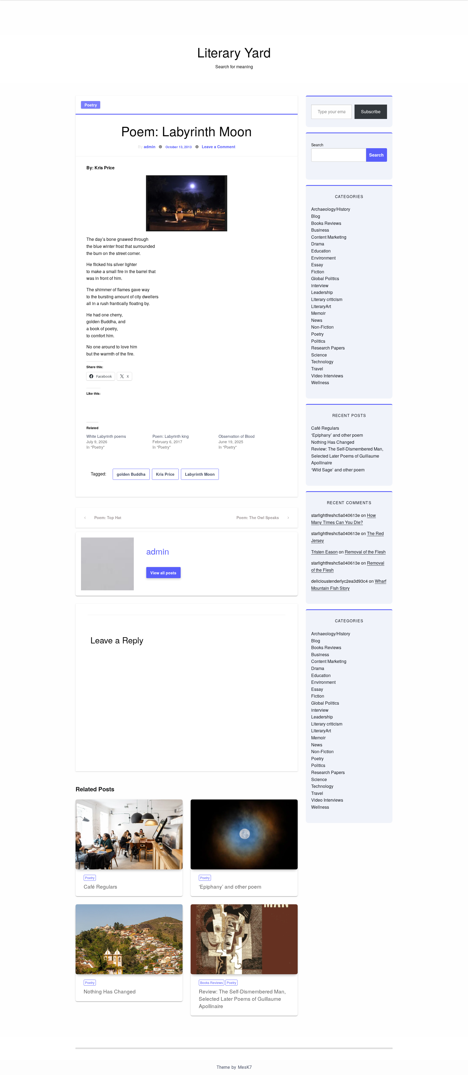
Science (319, 355)
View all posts (163, 572)
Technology (322, 361)
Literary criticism (326, 299)
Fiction (317, 271)
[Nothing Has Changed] (129, 939)
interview (320, 285)
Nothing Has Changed (110, 991)
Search (317, 144)
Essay (317, 264)
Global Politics (325, 278)
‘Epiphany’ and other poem (230, 886)
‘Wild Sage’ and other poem (338, 470)
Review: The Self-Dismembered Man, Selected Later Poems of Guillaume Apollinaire (242, 998)
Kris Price (165, 474)
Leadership (322, 292)
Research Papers (328, 348)
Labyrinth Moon (200, 474)
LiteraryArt (321, 306)
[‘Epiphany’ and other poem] (244, 834)
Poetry (90, 105)
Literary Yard (234, 52)
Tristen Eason (324, 552)
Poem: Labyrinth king (170, 436)
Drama (317, 244)
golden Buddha (131, 474)
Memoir (318, 313)
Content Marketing (328, 237)
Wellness (320, 382)
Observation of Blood (237, 436)
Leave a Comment (218, 146)
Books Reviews (211, 982)
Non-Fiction (322, 327)
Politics (318, 341)
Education (321, 251)
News (316, 320)
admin (149, 146)
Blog (315, 216)
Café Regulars (100, 886)
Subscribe (371, 111)
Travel (317, 368)
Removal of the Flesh (365, 552)
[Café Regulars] (129, 834)
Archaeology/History (330, 209)
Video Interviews (327, 376)
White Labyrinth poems (106, 436)
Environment (323, 258)
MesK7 (245, 1067)
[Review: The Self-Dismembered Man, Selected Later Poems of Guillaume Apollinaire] (244, 939)
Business (320, 230)
